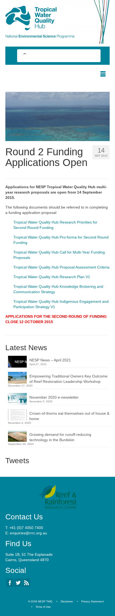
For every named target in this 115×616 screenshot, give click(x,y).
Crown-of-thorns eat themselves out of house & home (69, 416)
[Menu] (103, 74)
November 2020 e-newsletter (54, 397)
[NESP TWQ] (57, 22)
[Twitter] (18, 583)
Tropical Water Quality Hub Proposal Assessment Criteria (61, 267)
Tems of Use (43, 606)
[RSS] (26, 583)
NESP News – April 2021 (50, 360)
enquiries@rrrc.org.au (28, 533)
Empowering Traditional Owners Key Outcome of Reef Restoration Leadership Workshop (68, 379)
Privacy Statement (92, 601)
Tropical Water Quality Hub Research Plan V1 (51, 277)
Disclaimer (67, 601)
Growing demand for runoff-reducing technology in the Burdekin (60, 437)
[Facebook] (10, 583)
